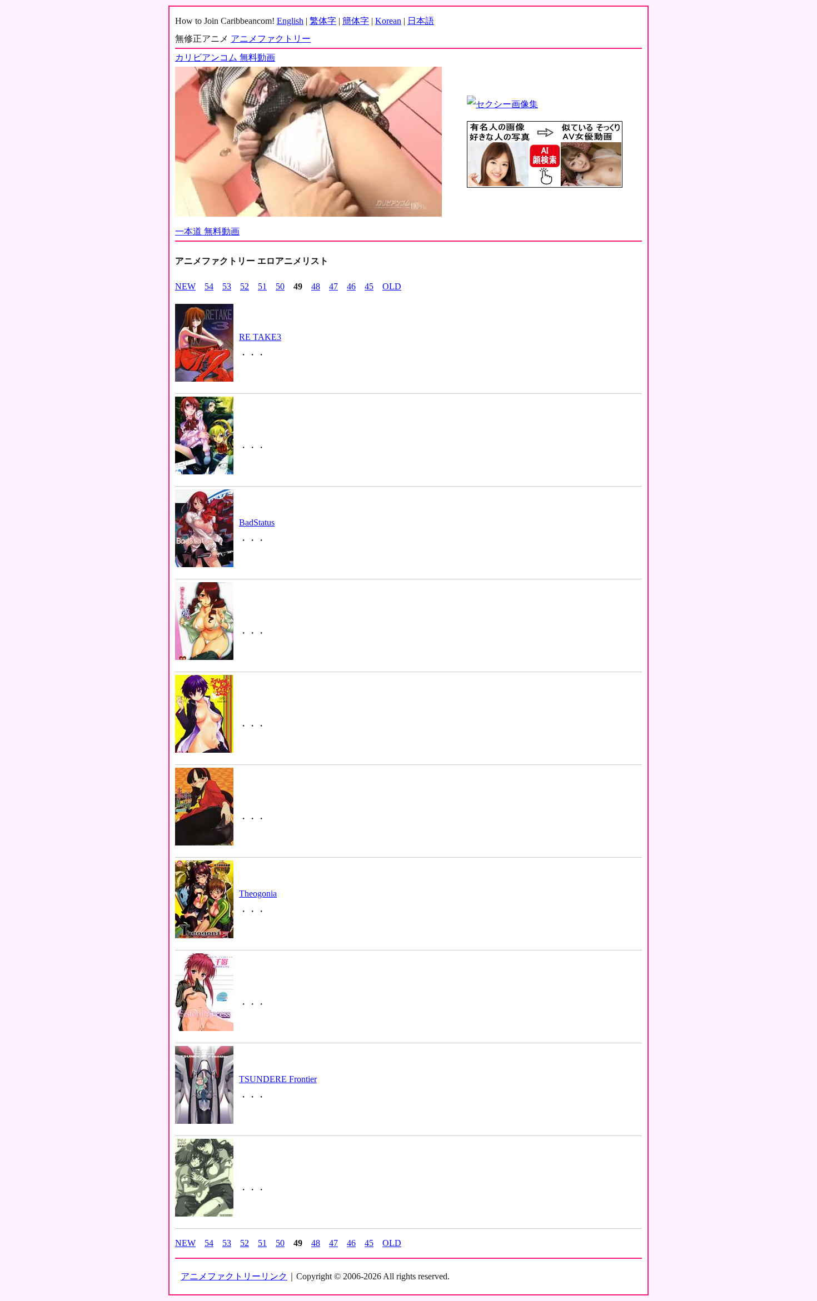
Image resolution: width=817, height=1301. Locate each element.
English (290, 21)
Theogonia (258, 893)
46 (351, 286)
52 (244, 286)
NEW (185, 286)
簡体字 (355, 21)
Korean (388, 21)
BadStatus (257, 522)
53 (226, 286)
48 (315, 286)
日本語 (420, 21)
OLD (391, 286)
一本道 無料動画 (207, 231)
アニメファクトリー (271, 38)
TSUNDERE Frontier (278, 1079)
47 (333, 286)
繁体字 (323, 21)
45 (369, 286)
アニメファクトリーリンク (234, 1276)
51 (262, 286)
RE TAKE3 (260, 337)
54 (209, 286)
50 (280, 286)
